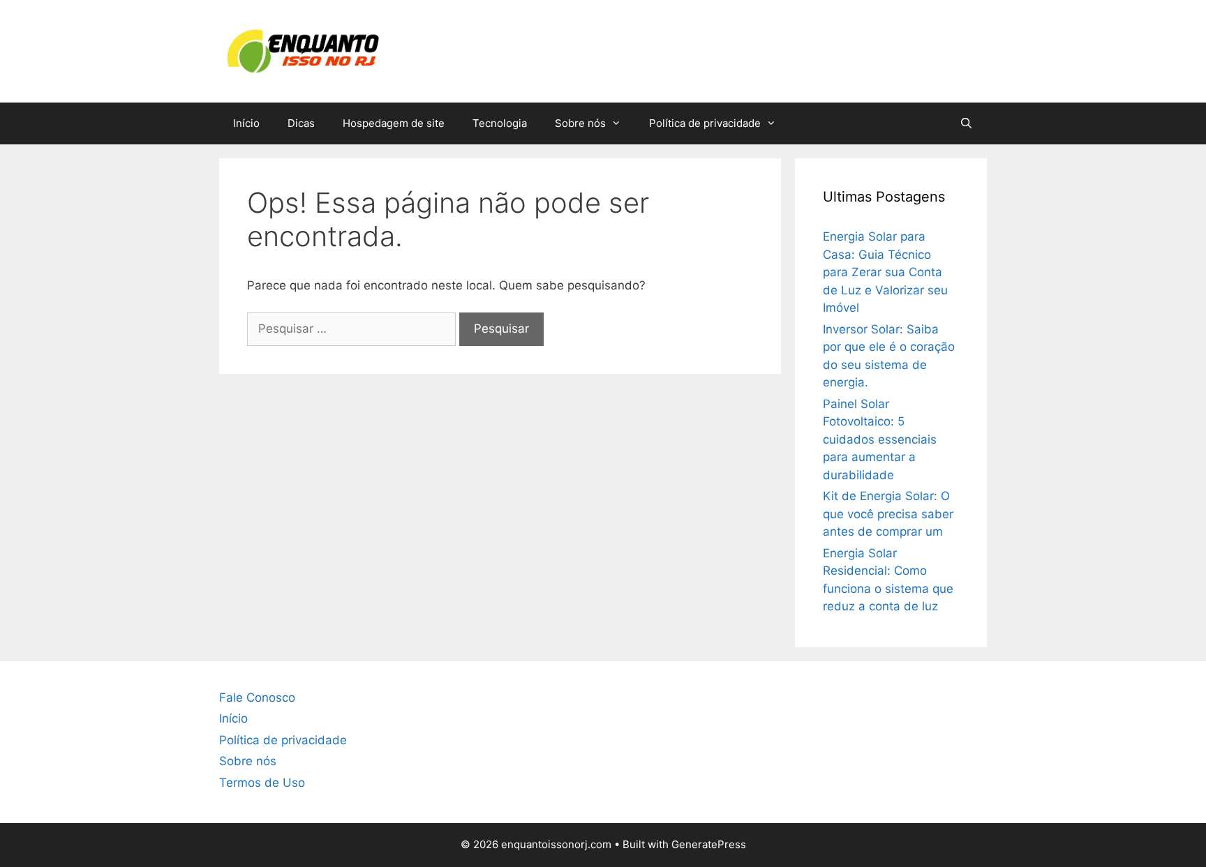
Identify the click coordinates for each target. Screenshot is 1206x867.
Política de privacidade (705, 123)
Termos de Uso (262, 783)
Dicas (301, 123)
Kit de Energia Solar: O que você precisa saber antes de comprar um (888, 513)
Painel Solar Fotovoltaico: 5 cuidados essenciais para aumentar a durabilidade (880, 439)
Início (246, 123)
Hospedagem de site (394, 123)
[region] (603, 834)
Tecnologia (499, 123)
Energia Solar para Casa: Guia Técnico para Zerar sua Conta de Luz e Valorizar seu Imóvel (885, 272)
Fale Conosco (257, 697)
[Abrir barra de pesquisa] (966, 123)
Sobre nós (580, 123)
